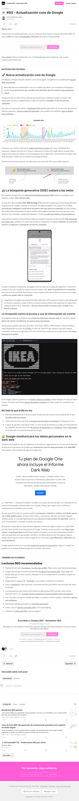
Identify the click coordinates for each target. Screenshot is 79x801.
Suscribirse (59, 3)
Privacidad (44, 786)
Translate (6, 8)
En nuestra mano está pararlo (38, 321)
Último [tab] (15, 704)
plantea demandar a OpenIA (35, 402)
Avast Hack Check (16, 532)
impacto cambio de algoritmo (28, 111)
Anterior (9, 664)
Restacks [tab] (17, 678)
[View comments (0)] (11, 24)
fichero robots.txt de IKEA (41, 399)
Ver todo (6, 755)
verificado (30, 581)
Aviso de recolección (63, 786)
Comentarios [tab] (7, 678)
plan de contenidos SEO (26, 607)
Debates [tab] (22, 704)
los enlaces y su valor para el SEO (34, 568)
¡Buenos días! (6, 745)
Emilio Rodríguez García (14, 17)
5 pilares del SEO (20, 611)
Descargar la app (50, 791)
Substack (29, 797)
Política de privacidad (52, 641)
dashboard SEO (34, 108)
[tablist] (11, 678)
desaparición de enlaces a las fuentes (45, 421)
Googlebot (15, 584)
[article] (39, 715)
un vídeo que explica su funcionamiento (59, 214)
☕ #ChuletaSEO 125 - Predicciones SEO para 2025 (23, 742)
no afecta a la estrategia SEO (49, 571)
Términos (52, 786)
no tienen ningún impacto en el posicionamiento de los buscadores (47, 594)
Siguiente (69, 664)
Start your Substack (32, 791)
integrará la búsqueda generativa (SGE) (39, 195)
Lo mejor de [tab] (7, 704)
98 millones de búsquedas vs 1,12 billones (46, 427)
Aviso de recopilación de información (32, 641)
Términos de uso (40, 639)
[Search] (75, 704)
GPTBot (28, 328)
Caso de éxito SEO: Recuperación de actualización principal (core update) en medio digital (33, 726)
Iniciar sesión (71, 3)
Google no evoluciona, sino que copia (45, 318)
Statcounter (72, 427)
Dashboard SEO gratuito (12, 710)
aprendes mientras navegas (15, 417)
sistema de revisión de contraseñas (44, 545)
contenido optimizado (39, 604)
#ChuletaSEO (25, 36)
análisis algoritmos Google (39, 148)
